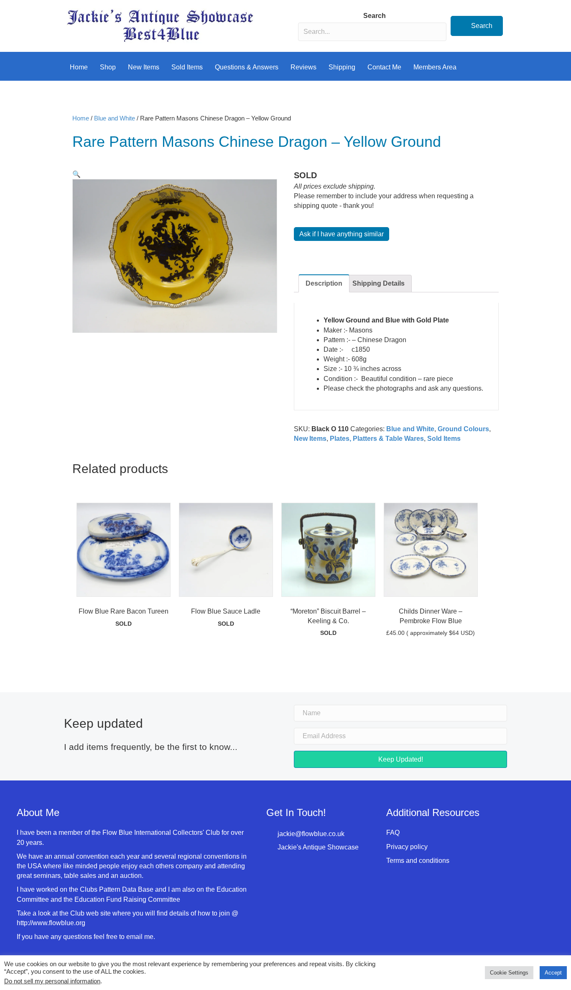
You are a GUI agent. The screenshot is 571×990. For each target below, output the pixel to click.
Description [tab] (324, 283)
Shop (108, 67)
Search (374, 15)
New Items (143, 67)
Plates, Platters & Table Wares (377, 438)
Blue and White (114, 118)
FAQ (393, 832)
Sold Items (187, 67)
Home (79, 67)
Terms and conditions (417, 860)
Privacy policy (407, 846)
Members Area (434, 67)
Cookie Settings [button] (509, 973)
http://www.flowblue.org (52, 922)
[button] (477, 26)
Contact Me (384, 67)
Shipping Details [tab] (378, 283)
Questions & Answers (246, 67)
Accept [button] (553, 973)
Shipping (342, 67)
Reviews (303, 67)
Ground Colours (463, 428)
